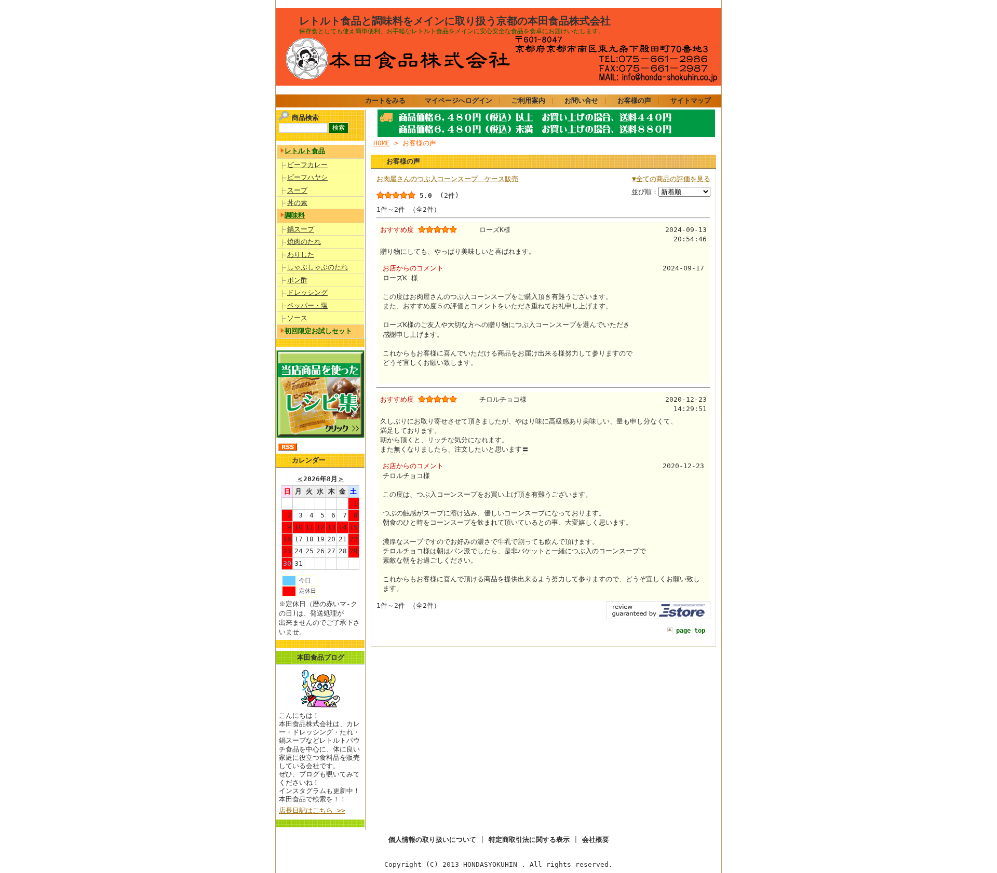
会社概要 (595, 839)
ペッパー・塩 (307, 305)
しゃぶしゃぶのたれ (317, 267)
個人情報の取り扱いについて (432, 839)
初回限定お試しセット (318, 331)
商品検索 (305, 117)
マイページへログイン (458, 100)
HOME (381, 143)
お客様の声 (634, 100)
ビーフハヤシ (307, 177)
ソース (297, 318)
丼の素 (297, 203)
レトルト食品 (305, 151)
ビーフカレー (307, 165)
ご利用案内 (528, 100)
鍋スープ (300, 229)
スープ (297, 190)
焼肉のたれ (304, 241)
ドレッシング (307, 292)
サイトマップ (690, 100)
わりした (300, 254)
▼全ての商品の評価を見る (671, 179)
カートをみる (385, 100)
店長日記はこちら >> (312, 810)
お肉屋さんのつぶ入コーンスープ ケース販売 (447, 179)
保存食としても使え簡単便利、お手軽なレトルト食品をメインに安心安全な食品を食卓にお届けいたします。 (451, 31)
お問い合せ (581, 100)
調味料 (295, 215)
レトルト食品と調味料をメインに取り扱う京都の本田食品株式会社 (455, 21)
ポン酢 (297, 280)
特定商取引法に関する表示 (529, 839)
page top (690, 630)
